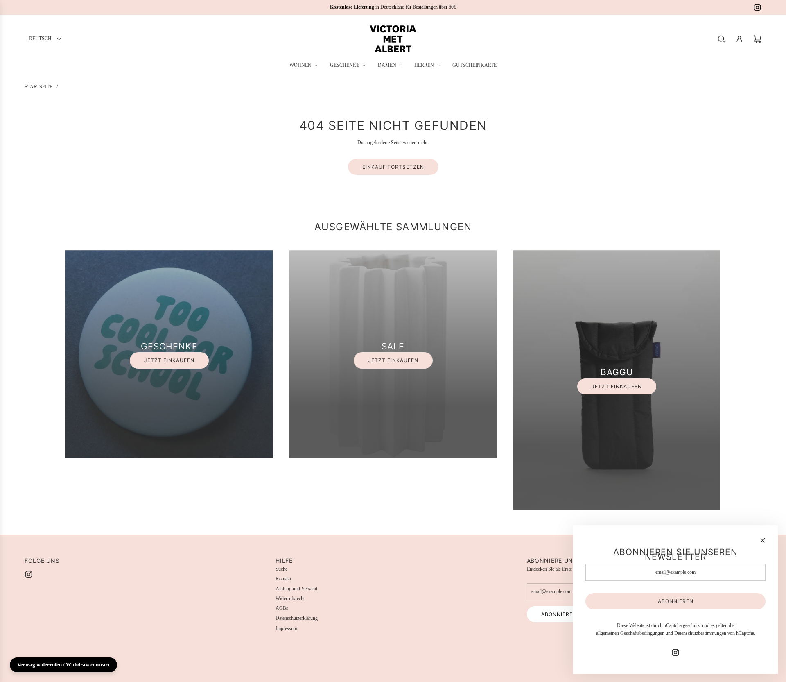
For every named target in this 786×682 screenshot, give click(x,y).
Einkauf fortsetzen (393, 167)
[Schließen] (763, 540)
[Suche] (721, 39)
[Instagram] (757, 7)
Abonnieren (559, 614)
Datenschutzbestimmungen (700, 633)
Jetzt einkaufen (169, 360)
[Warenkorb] (757, 39)
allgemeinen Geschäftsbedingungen (630, 633)
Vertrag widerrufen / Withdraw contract (63, 665)
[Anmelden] (739, 39)
